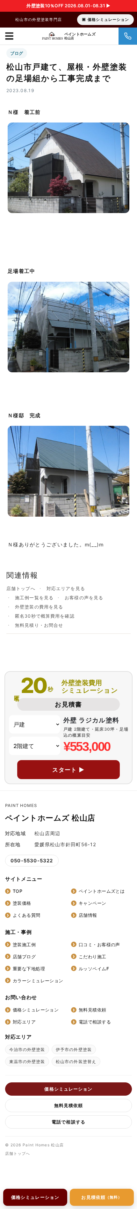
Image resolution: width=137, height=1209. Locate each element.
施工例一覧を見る (34, 597)
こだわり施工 (92, 956)
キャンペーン (92, 903)
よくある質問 (26, 915)
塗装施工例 (24, 944)
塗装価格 (22, 903)
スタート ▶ (68, 769)
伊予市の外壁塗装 (73, 1049)
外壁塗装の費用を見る (39, 606)
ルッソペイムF (94, 968)
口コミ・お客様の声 (99, 944)
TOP (17, 891)
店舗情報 (88, 915)
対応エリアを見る (66, 588)
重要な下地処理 (29, 968)
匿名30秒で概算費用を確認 (45, 616)
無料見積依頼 (92, 1009)
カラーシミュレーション (38, 980)
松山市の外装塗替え (76, 1061)
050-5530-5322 (32, 861)
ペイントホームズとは (102, 891)
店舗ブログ (24, 956)
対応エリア (24, 1021)
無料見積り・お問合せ (39, 625)
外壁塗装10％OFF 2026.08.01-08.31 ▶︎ (68, 5)
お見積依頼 (101, 1197)
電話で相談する (95, 1021)
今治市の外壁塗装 (27, 1049)
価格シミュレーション (108, 19)
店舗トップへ (20, 588)
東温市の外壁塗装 (27, 1061)
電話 (128, 36)
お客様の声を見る (84, 597)
